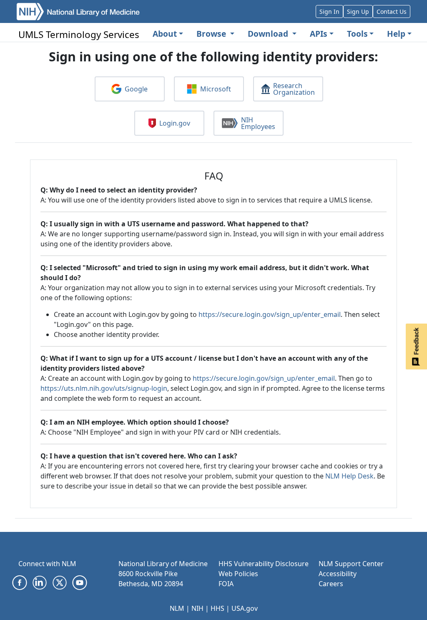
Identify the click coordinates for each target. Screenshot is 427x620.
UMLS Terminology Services (78, 34)
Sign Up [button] (358, 11)
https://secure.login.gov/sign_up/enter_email (269, 314)
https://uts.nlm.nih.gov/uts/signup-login (103, 388)
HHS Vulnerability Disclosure (264, 563)
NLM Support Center (351, 563)
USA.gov (244, 608)
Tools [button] (357, 33)
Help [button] (396, 33)
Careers (331, 583)
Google (136, 89)
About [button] (165, 33)
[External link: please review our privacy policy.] (19, 582)
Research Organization (294, 89)
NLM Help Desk (349, 476)
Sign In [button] (329, 11)
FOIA (226, 583)
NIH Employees (258, 123)
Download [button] (269, 33)
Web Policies (238, 573)
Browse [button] (212, 33)
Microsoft (215, 89)
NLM (177, 608)
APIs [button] (318, 33)
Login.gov (174, 123)
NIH (197, 608)
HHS (217, 608)
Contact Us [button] (392, 11)
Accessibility (338, 573)
